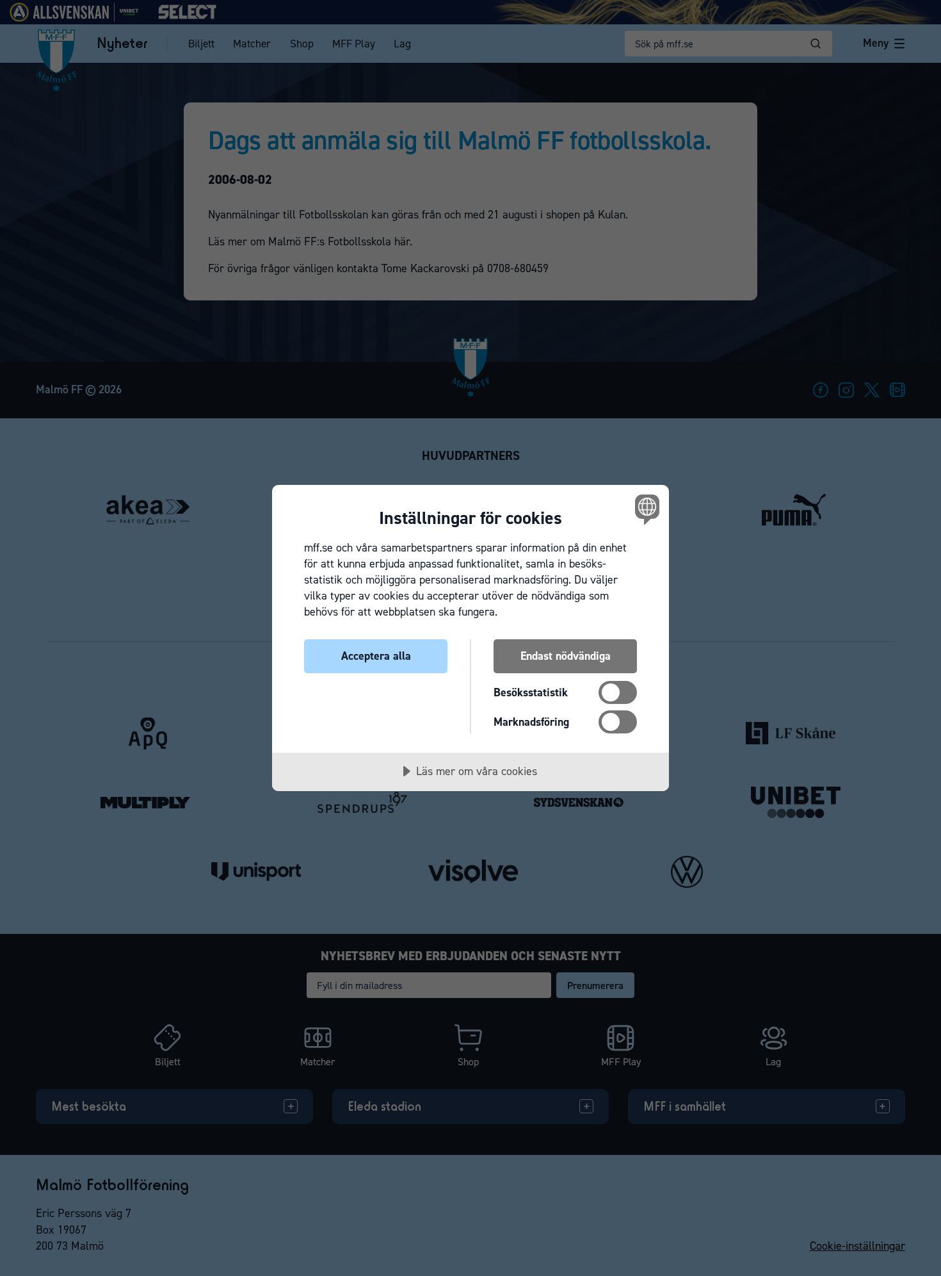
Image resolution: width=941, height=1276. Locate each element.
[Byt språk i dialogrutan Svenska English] (645, 509)
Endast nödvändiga (565, 656)
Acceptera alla (376, 656)
